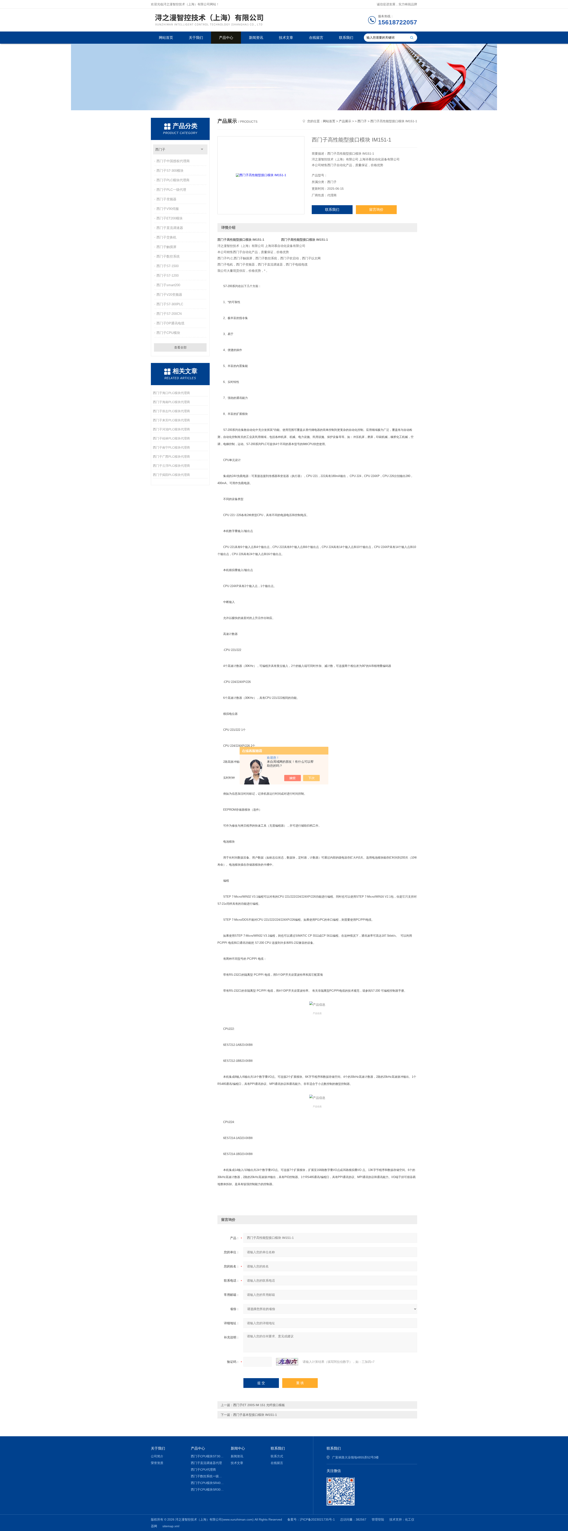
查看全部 (180, 347)
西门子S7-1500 (167, 266)
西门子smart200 (168, 285)
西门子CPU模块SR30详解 (207, 1489)
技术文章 (286, 37)
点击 (202, 149)
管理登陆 (378, 1519)
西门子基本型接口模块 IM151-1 (255, 1415)
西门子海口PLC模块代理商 (171, 393)
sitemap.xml (170, 1526)
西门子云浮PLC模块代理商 (171, 465)
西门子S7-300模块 (169, 170)
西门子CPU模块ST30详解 (207, 1456)
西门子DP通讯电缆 (170, 323)
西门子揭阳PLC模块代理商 (171, 475)
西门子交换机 (166, 237)
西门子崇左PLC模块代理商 (171, 411)
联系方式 (277, 1456)
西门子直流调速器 (169, 228)
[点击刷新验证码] (287, 1361)
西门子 (160, 149)
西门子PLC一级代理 (171, 189)
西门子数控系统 (168, 256)
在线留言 (316, 37)
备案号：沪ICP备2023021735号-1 (311, 1519)
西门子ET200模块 (169, 218)
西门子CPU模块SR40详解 (207, 1483)
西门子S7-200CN (169, 313)
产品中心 (226, 37)
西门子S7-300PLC (169, 304)
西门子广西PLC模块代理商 (171, 456)
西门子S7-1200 (167, 275)
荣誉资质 (157, 1463)
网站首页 (166, 37)
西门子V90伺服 (167, 209)
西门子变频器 (166, 199)
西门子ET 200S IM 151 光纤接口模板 (259, 1405)
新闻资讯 (256, 37)
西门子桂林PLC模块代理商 (171, 438)
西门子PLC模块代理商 (172, 180)
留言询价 (376, 209)
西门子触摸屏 (166, 247)
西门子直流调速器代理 (206, 1463)
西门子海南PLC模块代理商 (171, 402)
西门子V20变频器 (169, 294)
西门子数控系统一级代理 (207, 1476)
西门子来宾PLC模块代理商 (171, 420)
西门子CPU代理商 (203, 1469)
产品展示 (345, 121)
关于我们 (196, 37)
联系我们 (346, 37)
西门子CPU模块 (168, 333)
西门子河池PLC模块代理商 (171, 429)
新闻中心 (238, 1448)
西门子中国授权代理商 (173, 161)
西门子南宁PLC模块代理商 (171, 447)
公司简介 (157, 1456)
